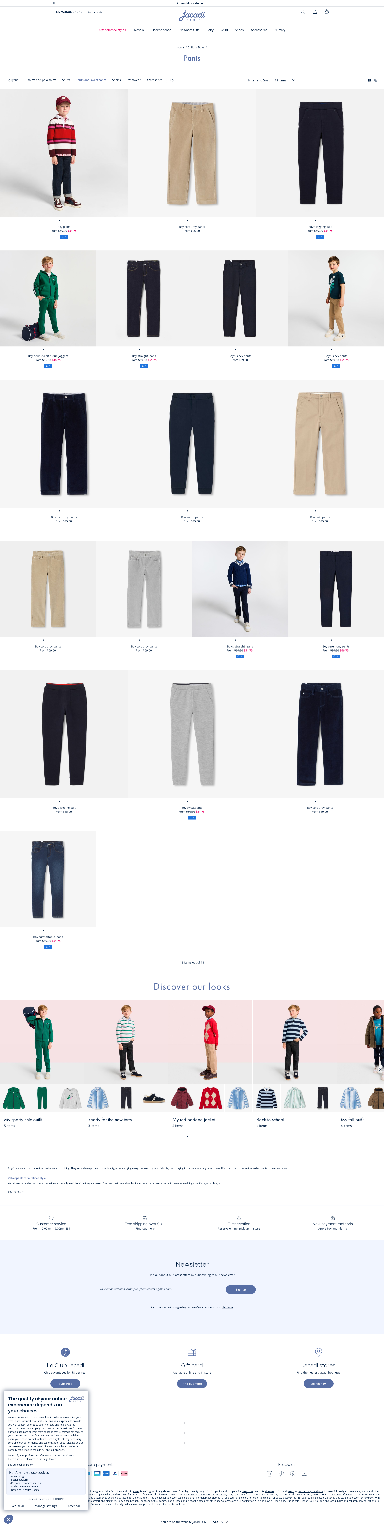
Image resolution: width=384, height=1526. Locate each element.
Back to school (270, 1120)
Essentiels (183, 1497)
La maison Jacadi (32, 1433)
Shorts (116, 80)
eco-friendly (116, 1504)
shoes (136, 1491)
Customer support (34, 1423)
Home (180, 47)
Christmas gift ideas (341, 1494)
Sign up (241, 1289)
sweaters (221, 1494)
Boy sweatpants (191, 808)
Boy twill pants (320, 517)
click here (227, 1307)
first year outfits (306, 1497)
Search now (318, 1384)
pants (290, 1491)
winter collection (193, 1494)
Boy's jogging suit (320, 227)
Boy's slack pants (240, 356)
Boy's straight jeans (240, 646)
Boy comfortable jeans (48, 937)
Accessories (154, 80)
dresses (269, 1491)
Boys (201, 47)
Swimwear (134, 80)
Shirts (66, 80)
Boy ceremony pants (336, 646)
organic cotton (148, 1504)
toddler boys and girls (310, 1491)
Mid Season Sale (304, 1501)
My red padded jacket (193, 1120)
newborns (247, 1491)
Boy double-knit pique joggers (48, 356)
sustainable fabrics (178, 1504)
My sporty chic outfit (23, 1120)
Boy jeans (64, 227)
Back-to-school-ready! (192, 3)
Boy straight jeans (144, 356)
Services (95, 11)
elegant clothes (196, 1501)
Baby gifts (123, 1501)
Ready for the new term (110, 1120)
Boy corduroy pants (192, 227)
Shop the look (66, 1122)
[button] (112, 30)
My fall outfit (352, 1120)
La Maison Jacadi (70, 11)
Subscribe (65, 1384)
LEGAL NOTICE (30, 1443)
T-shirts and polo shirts (40, 80)
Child (191, 47)
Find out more (192, 1384)
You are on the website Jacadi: (192, 1522)
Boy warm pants (192, 517)
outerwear (209, 1494)
